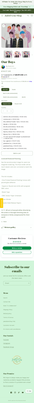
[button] (2, 15)
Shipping (3, 78)
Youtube (6, 340)
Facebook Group (8, 347)
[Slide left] (2, 55)
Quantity (3, 107)
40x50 (24, 97)
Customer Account (8, 325)
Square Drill (6, 104)
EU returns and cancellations (12, 329)
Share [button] (5, 221)
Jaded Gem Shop (14, 400)
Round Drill (18, 104)
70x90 (14, 89)
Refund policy (7, 313)
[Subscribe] (29, 283)
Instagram (6, 343)
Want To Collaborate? (10, 305)
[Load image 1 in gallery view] (8, 54)
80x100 (5, 89)
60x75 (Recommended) (10, 93)
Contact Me (6, 302)
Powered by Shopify (22, 400)
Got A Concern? (8, 386)
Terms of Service (8, 317)
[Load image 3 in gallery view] (26, 54)
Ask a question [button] (17, 252)
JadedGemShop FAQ (9, 321)
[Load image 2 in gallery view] (17, 54)
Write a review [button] (17, 248)
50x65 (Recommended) (10, 97)
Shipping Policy (7, 309)
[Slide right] (32, 55)
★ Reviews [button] (1, 203)
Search (5, 298)
